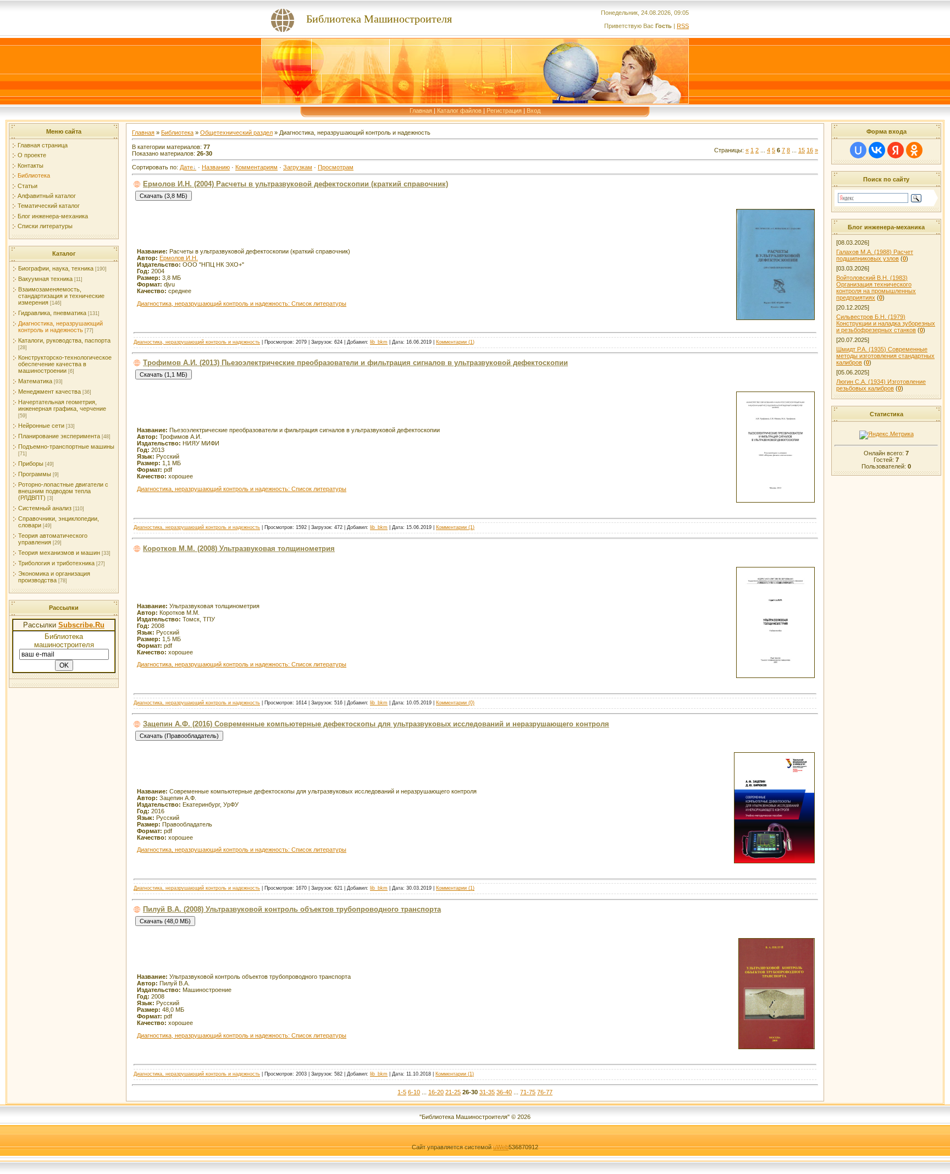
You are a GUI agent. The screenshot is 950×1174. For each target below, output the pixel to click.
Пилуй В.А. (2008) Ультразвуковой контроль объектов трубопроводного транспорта (292, 909)
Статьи (27, 186)
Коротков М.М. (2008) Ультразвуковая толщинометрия (239, 548)
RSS (683, 26)
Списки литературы (45, 226)
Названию (216, 167)
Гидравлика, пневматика (52, 313)
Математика (35, 381)
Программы (34, 474)
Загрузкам (297, 167)
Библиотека (34, 175)
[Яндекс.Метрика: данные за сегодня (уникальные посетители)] (886, 435)
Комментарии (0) (455, 702)
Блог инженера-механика (53, 216)
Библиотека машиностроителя (64, 640)
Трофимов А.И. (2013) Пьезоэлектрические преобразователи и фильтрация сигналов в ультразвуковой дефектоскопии (355, 363)
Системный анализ (44, 508)
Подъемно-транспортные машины (66, 446)
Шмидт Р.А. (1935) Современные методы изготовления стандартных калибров (885, 356)
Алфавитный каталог (47, 195)
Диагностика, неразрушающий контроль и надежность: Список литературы (241, 303)
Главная (421, 110)
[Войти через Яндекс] (895, 150)
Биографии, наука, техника (55, 268)
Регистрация (504, 110)
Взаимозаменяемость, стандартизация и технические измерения (61, 296)
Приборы (30, 463)
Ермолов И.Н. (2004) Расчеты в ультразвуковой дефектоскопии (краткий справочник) (295, 184)
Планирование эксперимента (59, 436)
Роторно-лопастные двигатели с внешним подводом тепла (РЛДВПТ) (63, 491)
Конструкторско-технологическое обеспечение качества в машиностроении (65, 364)
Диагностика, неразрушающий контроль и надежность (60, 326)
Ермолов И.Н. (178, 258)
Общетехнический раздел (236, 132)
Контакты (30, 165)
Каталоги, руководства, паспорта (64, 340)
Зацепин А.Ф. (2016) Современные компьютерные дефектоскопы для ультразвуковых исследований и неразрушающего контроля (376, 724)
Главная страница (43, 145)
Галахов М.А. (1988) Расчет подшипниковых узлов (874, 255)
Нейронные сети (41, 425)
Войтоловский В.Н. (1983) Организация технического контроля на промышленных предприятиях (876, 287)
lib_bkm (379, 342)
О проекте (32, 155)
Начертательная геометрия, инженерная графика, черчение (62, 405)
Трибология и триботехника (56, 563)
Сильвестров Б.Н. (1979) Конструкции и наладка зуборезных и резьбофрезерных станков (885, 323)
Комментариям (256, 167)
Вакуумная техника (45, 278)
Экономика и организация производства (54, 576)
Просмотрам (336, 167)
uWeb (501, 1147)
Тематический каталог (49, 205)
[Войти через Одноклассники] (914, 150)
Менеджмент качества (49, 391)
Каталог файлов (459, 110)
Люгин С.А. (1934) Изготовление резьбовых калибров (881, 385)
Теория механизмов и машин (59, 552)
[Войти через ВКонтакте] (877, 150)
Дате (186, 167)
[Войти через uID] (858, 150)
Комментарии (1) (455, 342)
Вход (533, 110)
